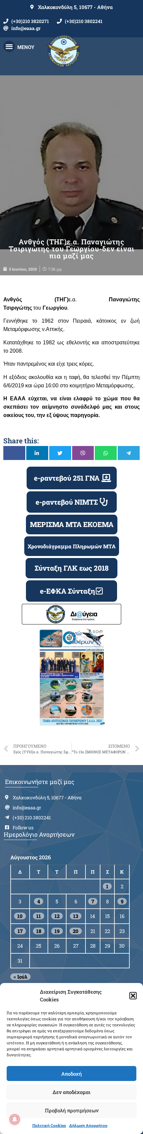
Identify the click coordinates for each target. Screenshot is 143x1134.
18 (38, 931)
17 (20, 931)
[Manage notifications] (14, 1119)
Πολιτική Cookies (49, 1125)
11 (38, 916)
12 (57, 916)
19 (57, 931)
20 (75, 931)
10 (20, 916)
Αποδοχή (71, 1073)
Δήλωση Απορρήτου (88, 1125)
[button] (133, 995)
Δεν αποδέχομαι (71, 1092)
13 (75, 916)
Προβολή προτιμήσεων (71, 1110)
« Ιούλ (20, 976)
